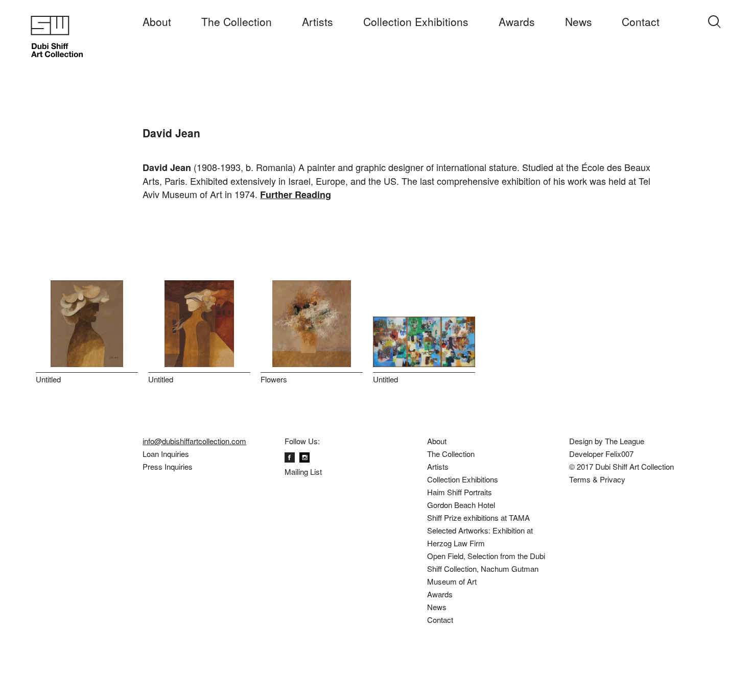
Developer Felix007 (601, 453)
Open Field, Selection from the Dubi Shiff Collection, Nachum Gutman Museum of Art (486, 568)
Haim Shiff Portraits (459, 492)
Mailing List (303, 471)
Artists (317, 21)
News (578, 21)
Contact (641, 21)
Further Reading (295, 194)
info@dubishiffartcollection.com (194, 441)
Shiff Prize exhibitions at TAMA (478, 517)
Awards (517, 21)
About (157, 21)
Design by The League (606, 441)
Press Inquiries (168, 466)
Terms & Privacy (597, 479)
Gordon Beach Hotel (461, 504)
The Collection (236, 21)
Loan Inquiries (166, 453)
